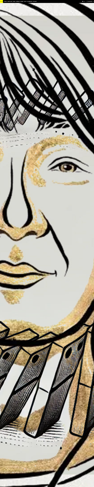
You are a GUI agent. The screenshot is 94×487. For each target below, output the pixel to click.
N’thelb (5, 1)
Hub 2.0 (25, 1)
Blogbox (21, 1)
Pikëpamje (18, 1)
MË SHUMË (34, 1)
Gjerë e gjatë (9, 1)
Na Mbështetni (29, 1)
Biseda (14, 1)
